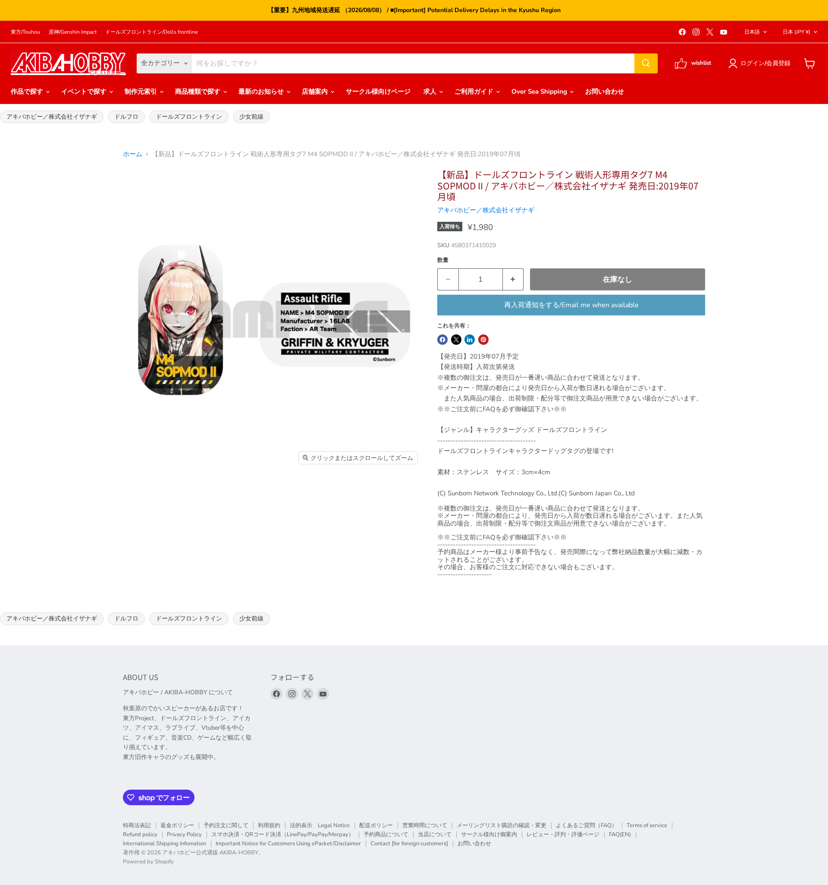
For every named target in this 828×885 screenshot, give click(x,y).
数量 (442, 260)
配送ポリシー (376, 825)
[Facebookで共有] (442, 339)
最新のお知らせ (261, 91)
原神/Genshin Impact (73, 32)
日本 (796, 31)
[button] (761, 63)
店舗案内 (315, 91)
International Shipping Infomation (164, 843)
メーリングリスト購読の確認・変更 (501, 825)
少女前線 (251, 117)
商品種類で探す (198, 91)
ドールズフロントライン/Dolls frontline (151, 32)
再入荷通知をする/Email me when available (571, 305)
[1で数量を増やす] (513, 279)
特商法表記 (137, 825)
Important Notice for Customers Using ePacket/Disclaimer (288, 843)
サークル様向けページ (378, 91)
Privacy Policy (184, 834)
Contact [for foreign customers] (409, 843)
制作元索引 (142, 91)
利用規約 (269, 825)
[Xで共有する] (456, 339)
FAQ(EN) (620, 834)
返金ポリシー (177, 825)
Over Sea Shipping (540, 91)
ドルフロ (126, 117)
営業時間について (424, 825)
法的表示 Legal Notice (320, 825)
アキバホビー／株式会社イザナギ (51, 117)
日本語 (752, 31)
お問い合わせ (604, 91)
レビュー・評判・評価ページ (563, 834)
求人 (430, 91)
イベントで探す (84, 91)
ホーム (132, 154)
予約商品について (386, 834)
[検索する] (646, 63)
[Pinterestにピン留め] (483, 339)
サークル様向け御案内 (489, 834)
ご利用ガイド (475, 91)
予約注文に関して (226, 825)
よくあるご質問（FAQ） (586, 825)
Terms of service (647, 825)
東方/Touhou (25, 32)
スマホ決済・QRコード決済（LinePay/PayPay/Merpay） (282, 834)
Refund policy (140, 834)
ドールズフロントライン (189, 117)
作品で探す (28, 91)
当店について (435, 834)
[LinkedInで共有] (469, 339)
